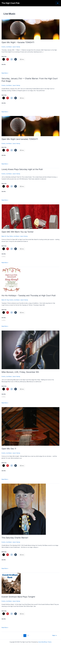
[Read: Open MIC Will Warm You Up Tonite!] (30, 216)
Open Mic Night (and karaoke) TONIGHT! (20, 139)
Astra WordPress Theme (44, 642)
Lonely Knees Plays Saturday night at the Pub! (22, 169)
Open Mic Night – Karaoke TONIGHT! (18, 42)
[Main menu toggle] (57, 3)
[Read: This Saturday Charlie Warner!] (24, 509)
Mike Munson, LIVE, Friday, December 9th (20, 372)
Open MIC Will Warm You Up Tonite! (17, 232)
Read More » (5, 73)
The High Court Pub (11, 3)
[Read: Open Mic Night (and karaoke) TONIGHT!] (30, 126)
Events (3, 47)
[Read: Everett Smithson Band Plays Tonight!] (11, 583)
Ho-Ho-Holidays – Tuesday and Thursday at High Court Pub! (29, 295)
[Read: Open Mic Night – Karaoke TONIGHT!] (30, 29)
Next (54, 635)
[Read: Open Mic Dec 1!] (30, 426)
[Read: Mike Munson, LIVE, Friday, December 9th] (30, 350)
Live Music (9, 47)
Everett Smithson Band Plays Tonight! (18, 597)
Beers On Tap (5, 236)
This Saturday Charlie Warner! (15, 538)
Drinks (11, 236)
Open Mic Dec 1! (9, 448)
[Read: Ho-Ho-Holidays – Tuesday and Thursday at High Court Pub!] (11, 279)
